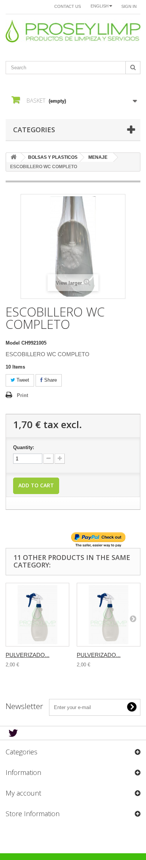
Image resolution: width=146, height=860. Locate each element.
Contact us (67, 6)
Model (13, 343)
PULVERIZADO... (27, 655)
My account (23, 792)
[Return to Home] (13, 157)
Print (22, 395)
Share (50, 380)
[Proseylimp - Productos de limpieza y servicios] (73, 31)
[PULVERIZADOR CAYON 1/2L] (108, 614)
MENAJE (97, 157)
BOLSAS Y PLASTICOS (52, 157)
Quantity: (23, 447)
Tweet (22, 380)
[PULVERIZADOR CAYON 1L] (37, 614)
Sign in (129, 6)
